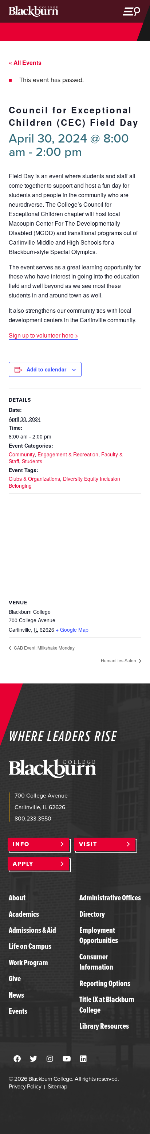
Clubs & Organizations (34, 478)
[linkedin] (83, 1059)
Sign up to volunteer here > (43, 335)
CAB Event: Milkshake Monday (44, 647)
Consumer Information (96, 962)
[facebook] (17, 1059)
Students (32, 461)
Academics (24, 914)
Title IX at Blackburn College (106, 1004)
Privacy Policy (25, 1086)
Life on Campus (30, 946)
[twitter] (33, 1059)
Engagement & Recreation (68, 454)
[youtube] (67, 1059)
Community (22, 454)
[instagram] (50, 1059)
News (16, 995)
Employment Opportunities (98, 935)
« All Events (25, 62)
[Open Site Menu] (131, 11)
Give (15, 978)
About (17, 897)
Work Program (28, 962)
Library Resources (104, 1026)
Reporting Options (104, 983)
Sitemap (57, 1086)
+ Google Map (72, 629)
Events (18, 1011)
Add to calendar (46, 369)
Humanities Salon (119, 660)
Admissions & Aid (32, 930)
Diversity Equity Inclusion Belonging (64, 482)
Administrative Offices (110, 897)
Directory (92, 914)
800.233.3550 (33, 818)
